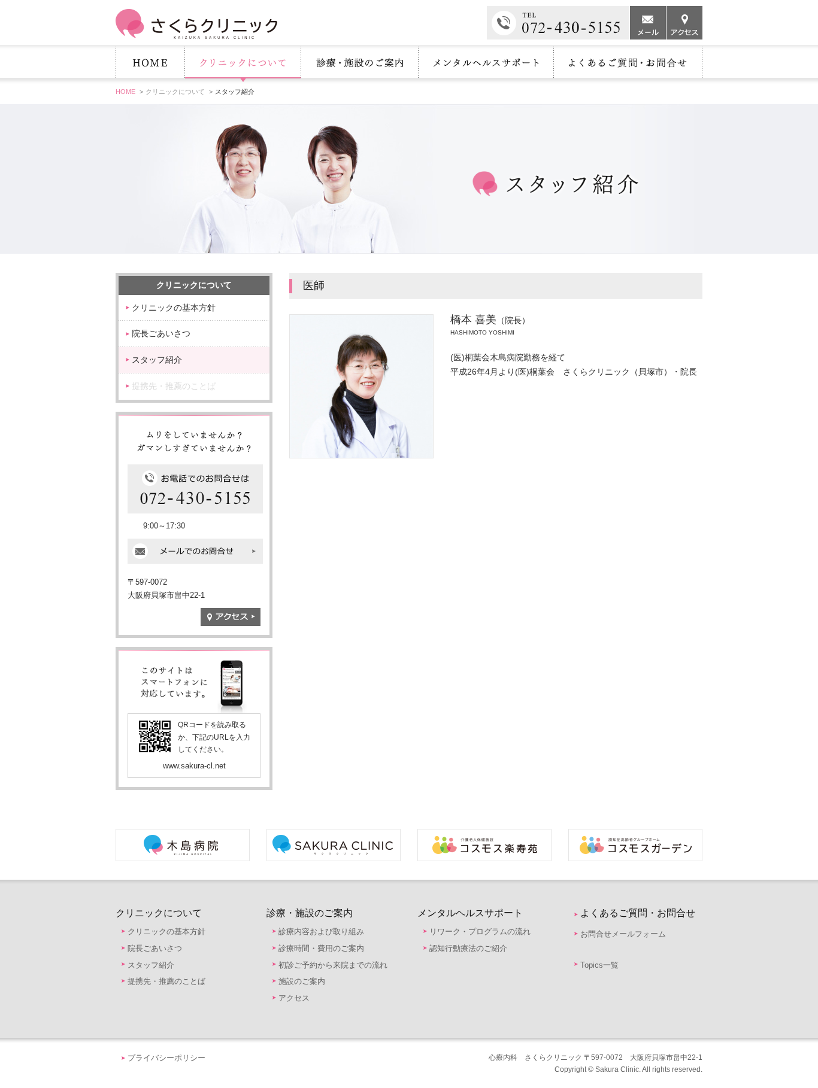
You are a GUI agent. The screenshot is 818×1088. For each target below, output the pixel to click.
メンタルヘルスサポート (485, 65)
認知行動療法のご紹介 (468, 948)
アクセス (294, 997)
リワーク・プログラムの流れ (480, 931)
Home (150, 65)
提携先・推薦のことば (174, 386)
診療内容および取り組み (321, 931)
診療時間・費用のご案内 (321, 948)
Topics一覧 (599, 965)
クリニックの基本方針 (174, 307)
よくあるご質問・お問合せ (627, 65)
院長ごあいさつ (161, 333)
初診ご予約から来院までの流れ (332, 965)
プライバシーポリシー (166, 1057)
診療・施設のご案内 (359, 65)
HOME (125, 91)
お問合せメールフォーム (623, 933)
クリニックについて (242, 65)
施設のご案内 (301, 981)
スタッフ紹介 (157, 359)
